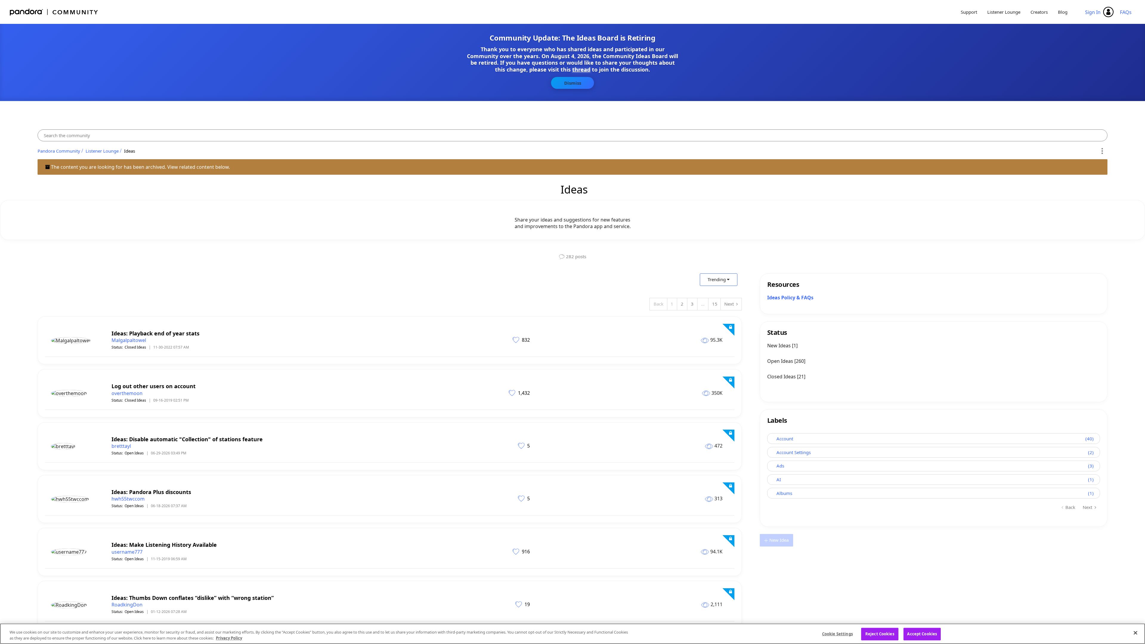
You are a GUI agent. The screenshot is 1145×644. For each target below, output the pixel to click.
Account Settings (793, 452)
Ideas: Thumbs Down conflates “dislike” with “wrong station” (193, 597)
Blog (1062, 12)
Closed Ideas (135, 347)
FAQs (1126, 12)
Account (784, 439)
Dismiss (572, 83)
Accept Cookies (922, 634)
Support (969, 12)
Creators (1039, 12)
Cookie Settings (837, 634)
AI (778, 479)
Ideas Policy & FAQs (790, 297)
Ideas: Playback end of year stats (155, 333)
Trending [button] (717, 279)
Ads (780, 466)
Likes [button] (516, 339)
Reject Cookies (879, 634)
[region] (572, 633)
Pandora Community (54, 12)
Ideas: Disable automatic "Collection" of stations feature (187, 439)
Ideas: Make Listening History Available (164, 544)
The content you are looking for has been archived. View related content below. (140, 167)
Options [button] (1101, 151)
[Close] (1135, 633)
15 (714, 304)
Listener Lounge (1003, 12)
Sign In (1093, 12)
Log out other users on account (154, 386)
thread (581, 69)
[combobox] (572, 135)
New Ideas (779, 345)
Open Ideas (134, 453)
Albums (784, 493)
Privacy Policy (229, 637)
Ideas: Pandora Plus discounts (151, 492)
